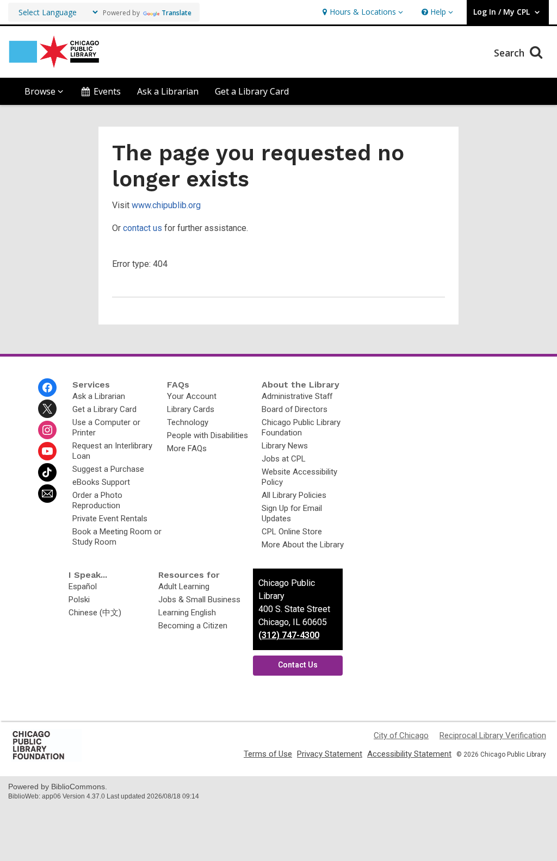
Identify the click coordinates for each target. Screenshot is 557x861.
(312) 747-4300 (288, 635)
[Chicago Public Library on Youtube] (47, 451)
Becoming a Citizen (192, 626)
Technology (187, 422)
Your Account (191, 396)
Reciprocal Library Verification (493, 735)
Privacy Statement (329, 754)
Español (83, 586)
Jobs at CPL (284, 459)
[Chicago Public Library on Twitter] (47, 409)
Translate (176, 12)
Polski (79, 599)
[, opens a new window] (46, 759)
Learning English (187, 612)
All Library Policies (294, 495)
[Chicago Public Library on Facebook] (47, 387)
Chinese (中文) (95, 612)
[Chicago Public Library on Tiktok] (47, 472)
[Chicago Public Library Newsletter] (47, 493)
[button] (361, 12)
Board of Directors (294, 409)
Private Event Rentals (109, 518)
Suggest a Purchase (108, 469)
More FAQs (187, 448)
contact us (142, 228)
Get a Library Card (252, 91)
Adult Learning (183, 586)
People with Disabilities (207, 435)
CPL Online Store (292, 531)
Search (510, 52)
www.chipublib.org (166, 205)
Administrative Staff (297, 396)
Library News (285, 446)
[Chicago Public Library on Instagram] (47, 430)
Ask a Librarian (168, 91)
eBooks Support (101, 482)
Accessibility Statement (409, 754)
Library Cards (190, 409)
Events (107, 91)
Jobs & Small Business (199, 599)
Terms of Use (268, 754)
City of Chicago (401, 735)
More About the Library (303, 545)
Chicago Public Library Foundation (301, 427)
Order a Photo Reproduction (97, 500)
